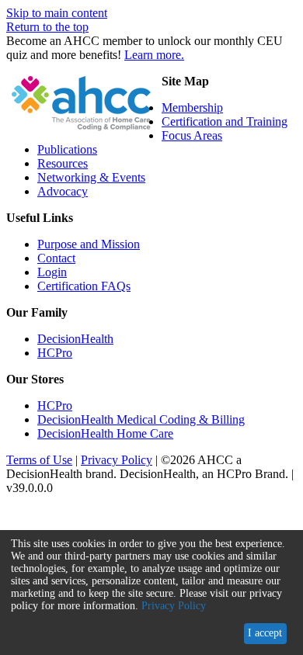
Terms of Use (39, 459)
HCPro (54, 352)
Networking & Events (91, 177)
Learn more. (154, 54)
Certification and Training (224, 121)
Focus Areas (192, 135)
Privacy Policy (116, 459)
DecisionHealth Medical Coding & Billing (141, 419)
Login (52, 272)
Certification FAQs (84, 286)
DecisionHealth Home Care (105, 433)
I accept (265, 633)
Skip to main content (56, 12)
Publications (67, 149)
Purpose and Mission (88, 244)
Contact (56, 258)
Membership (192, 107)
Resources (62, 163)
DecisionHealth (75, 338)
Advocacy (62, 191)
